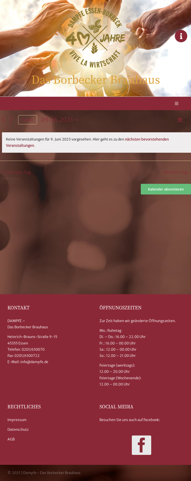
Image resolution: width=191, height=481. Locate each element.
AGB (11, 439)
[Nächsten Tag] (11, 120)
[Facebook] (141, 445)
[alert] (96, 142)
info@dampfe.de (34, 362)
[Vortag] (3, 120)
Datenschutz (18, 429)
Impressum (17, 420)
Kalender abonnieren (166, 189)
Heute (27, 119)
